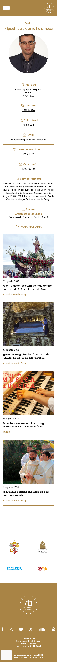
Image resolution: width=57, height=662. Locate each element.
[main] (28, 257)
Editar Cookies (28, 643)
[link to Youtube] (21, 629)
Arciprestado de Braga (28, 213)
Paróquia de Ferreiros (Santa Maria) (28, 217)
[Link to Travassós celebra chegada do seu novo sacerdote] (28, 473)
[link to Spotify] (54, 629)
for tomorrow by (28, 646)
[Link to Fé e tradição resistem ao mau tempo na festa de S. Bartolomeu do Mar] (28, 266)
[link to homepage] (49, 8)
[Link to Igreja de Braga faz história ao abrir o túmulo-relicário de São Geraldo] (28, 335)
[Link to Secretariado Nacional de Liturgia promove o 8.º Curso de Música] (28, 404)
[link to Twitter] (30, 629)
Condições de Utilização (28, 641)
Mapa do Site (28, 638)
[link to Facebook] (2, 629)
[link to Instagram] (11, 629)
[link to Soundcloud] (42, 629)
